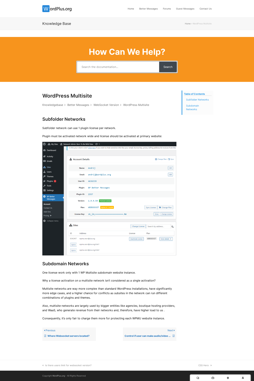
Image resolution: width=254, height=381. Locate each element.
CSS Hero (203, 365)
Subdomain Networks (192, 107)
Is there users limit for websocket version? (68, 365)
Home (188, 23)
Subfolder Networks (197, 99)
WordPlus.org (58, 375)
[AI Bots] (212, 378)
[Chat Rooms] (227, 378)
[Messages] (197, 378)
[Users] (242, 378)
